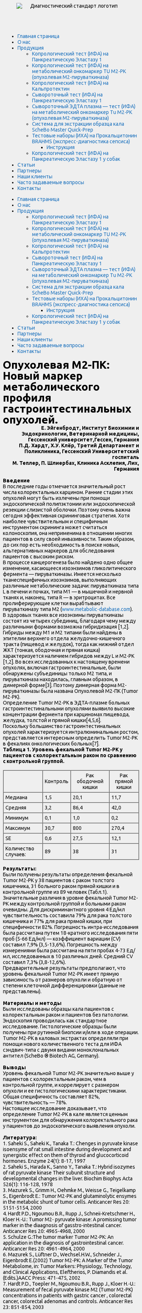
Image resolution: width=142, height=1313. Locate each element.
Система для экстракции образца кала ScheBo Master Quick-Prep (78, 127)
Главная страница (38, 36)
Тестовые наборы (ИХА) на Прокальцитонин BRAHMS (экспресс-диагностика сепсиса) (84, 138)
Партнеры (29, 171)
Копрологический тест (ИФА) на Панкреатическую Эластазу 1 (70, 56)
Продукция (30, 48)
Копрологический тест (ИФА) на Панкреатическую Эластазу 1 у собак (76, 156)
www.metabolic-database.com (96, 609)
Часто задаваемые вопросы (50, 182)
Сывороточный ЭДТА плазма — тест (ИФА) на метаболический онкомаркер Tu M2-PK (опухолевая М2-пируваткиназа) (83, 112)
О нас (24, 42)
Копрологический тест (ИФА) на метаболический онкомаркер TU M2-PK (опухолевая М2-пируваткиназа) (79, 71)
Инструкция (61, 147)
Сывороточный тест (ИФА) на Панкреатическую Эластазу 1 (67, 97)
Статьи (26, 165)
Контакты (29, 188)
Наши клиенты (34, 176)
